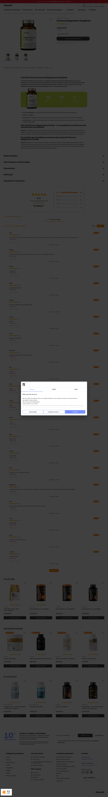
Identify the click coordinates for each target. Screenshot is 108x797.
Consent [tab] (32, 389)
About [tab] (76, 389)
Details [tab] (54, 389)
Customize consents (53, 411)
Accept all (75, 411)
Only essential (33, 411)
